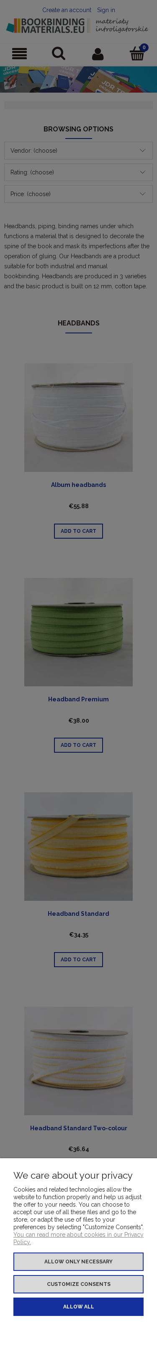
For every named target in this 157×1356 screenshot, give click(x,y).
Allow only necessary (78, 1262)
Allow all (78, 1307)
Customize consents (79, 1284)
